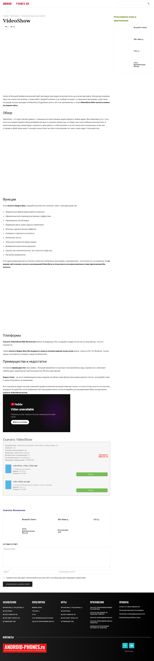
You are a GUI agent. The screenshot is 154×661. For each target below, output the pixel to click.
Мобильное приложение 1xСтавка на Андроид (99, 627)
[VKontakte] (131, 645)
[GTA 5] (84, 520)
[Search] (148, 4)
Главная (6, 16)
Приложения (15, 16)
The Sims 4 (63, 519)
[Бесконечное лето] (49, 531)
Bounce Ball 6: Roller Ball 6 (13, 607)
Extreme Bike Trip (9, 621)
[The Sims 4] (49, 520)
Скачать (91, 474)
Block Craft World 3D (11, 618)
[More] (22, 502)
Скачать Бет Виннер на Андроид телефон (99, 613)
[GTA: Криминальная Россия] (13, 531)
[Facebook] (5, 502)
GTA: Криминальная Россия (28, 531)
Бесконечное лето (63, 531)
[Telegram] (10, 502)
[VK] (16, 502)
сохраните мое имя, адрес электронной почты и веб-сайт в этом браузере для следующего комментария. (46, 578)
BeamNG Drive (29, 519)
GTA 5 (96, 519)
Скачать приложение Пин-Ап (43, 621)
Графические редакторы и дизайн (33, 16)
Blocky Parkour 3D (10, 614)
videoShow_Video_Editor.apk (25, 466)
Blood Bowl (7, 611)
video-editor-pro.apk (21, 481)
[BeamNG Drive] (13, 520)
